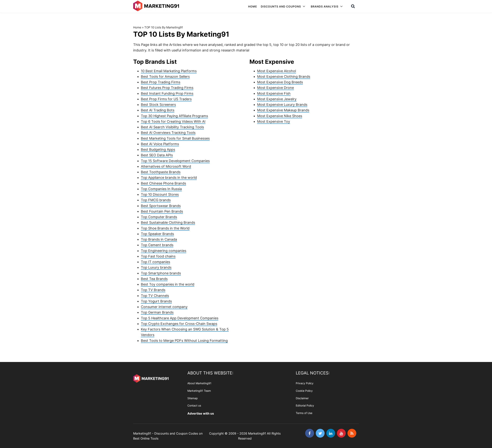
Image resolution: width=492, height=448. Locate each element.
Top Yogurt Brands (156, 301)
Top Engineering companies (163, 251)
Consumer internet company (164, 307)
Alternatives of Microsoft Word (166, 166)
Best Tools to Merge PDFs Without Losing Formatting (184, 341)
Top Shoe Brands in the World (165, 228)
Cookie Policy (304, 390)
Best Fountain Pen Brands (162, 211)
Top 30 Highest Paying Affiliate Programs (174, 116)
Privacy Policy (304, 383)
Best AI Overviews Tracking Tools (168, 133)
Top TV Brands (153, 290)
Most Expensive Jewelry (277, 99)
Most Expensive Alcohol (276, 71)
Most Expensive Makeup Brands (283, 110)
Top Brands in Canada (159, 239)
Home (137, 27)
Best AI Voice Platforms (160, 144)
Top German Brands (157, 312)
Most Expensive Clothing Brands (283, 77)
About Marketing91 (199, 383)
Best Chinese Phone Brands (163, 183)
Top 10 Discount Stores (160, 194)
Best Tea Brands (154, 279)
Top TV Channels (155, 296)
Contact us (194, 405)
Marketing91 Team (199, 390)
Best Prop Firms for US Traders (166, 99)
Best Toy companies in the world (167, 284)
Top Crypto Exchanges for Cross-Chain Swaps (179, 324)
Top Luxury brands (156, 267)
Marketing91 (156, 6)
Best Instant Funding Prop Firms (167, 93)
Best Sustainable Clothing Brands (168, 222)
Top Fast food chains (158, 256)
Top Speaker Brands (157, 234)
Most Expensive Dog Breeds (280, 82)
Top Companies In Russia (161, 189)
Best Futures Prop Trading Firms (167, 88)
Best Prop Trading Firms (160, 82)
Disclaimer (302, 398)
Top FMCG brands (156, 200)
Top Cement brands (157, 245)
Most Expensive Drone (275, 88)
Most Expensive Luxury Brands (282, 105)
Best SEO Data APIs (157, 155)
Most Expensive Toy (273, 121)
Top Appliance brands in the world (169, 178)
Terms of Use (304, 413)
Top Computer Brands (159, 217)
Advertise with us (200, 413)
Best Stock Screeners (158, 105)
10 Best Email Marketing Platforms (169, 71)
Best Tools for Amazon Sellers (165, 77)
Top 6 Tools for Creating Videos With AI (173, 121)
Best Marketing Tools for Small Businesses (175, 138)
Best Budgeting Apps (158, 149)
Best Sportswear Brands (161, 206)
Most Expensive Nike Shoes (279, 116)
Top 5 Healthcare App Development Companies (179, 318)
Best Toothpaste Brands (160, 172)
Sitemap (192, 398)
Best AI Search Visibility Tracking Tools (172, 127)
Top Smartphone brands (161, 273)
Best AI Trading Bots (157, 110)
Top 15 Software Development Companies (175, 161)
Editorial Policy (305, 405)
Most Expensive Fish (274, 93)
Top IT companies (155, 262)
